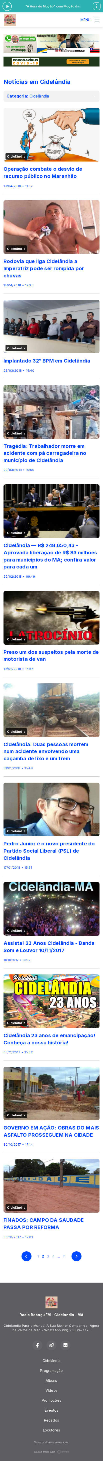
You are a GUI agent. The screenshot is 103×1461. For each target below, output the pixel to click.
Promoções (51, 1400)
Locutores (51, 1430)
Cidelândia (51, 1361)
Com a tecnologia (44, 1451)
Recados (51, 1420)
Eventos (51, 1410)
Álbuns (51, 1380)
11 (64, 1256)
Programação (51, 1370)
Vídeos (52, 1390)
